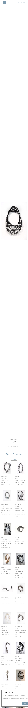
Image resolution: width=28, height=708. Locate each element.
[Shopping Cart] (21, 3)
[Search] (18, 2)
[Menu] (24, 2)
